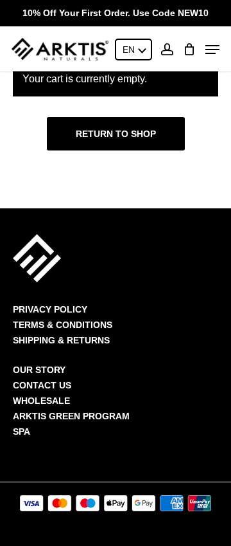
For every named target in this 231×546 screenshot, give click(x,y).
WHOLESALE (41, 401)
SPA (21, 431)
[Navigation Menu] (212, 49)
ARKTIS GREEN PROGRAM (71, 416)
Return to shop (116, 134)
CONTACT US (42, 385)
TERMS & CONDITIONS (62, 325)
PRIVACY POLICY (50, 309)
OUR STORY (39, 370)
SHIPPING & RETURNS (61, 340)
